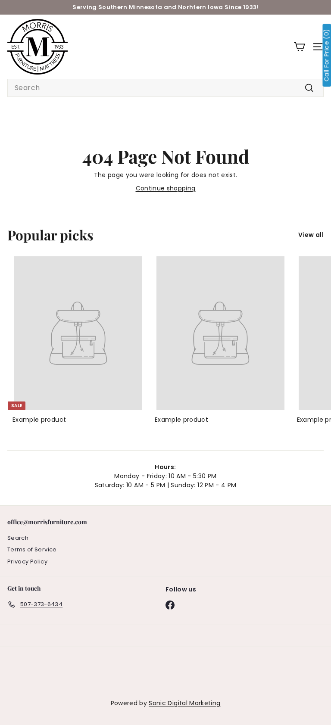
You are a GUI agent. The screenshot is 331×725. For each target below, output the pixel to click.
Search (17, 538)
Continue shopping (166, 188)
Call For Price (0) (326, 55)
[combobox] (165, 88)
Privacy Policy (27, 561)
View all (311, 234)
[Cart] (299, 46)
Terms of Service (32, 549)
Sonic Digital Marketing (184, 703)
